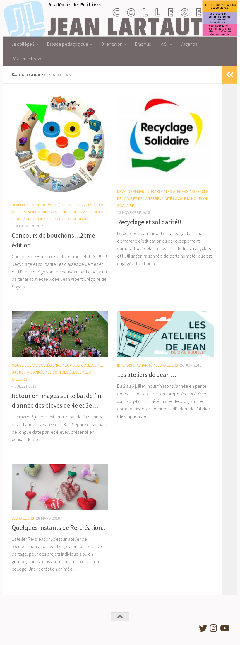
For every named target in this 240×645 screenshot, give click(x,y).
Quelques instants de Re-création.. (58, 527)
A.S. (164, 44)
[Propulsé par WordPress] (50, 633)
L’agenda (189, 44)
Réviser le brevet (27, 59)
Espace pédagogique (67, 44)
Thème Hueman (84, 632)
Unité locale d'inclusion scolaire (58, 219)
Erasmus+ (144, 44)
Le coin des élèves (65, 372)
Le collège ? (23, 44)
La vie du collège (81, 365)
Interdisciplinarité (134, 365)
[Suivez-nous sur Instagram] (214, 628)
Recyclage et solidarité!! (149, 222)
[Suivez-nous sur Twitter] (203, 628)
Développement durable (34, 204)
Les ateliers (72, 204)
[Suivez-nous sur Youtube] (224, 628)
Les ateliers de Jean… (146, 374)
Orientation (111, 44)
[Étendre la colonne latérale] (229, 75)
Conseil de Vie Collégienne (36, 365)
